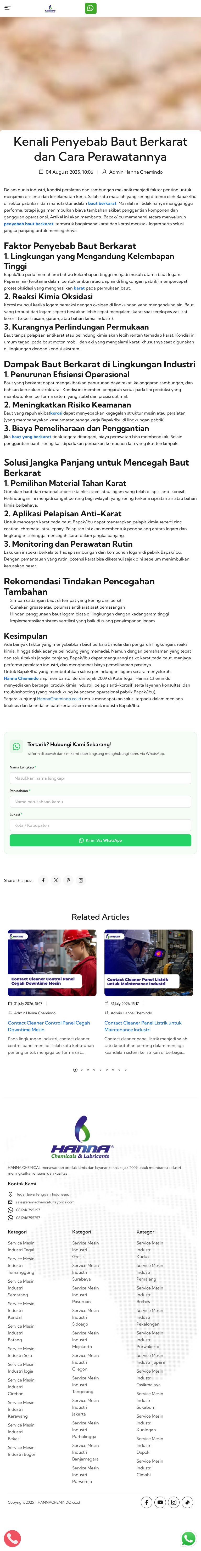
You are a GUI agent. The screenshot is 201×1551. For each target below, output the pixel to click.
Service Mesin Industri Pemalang (150, 1272)
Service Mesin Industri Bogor (21, 1451)
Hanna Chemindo (21, 678)
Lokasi (16, 814)
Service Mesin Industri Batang (21, 1332)
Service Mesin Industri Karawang (21, 1409)
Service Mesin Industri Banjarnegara (85, 1452)
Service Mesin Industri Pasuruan (85, 1294)
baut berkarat (102, 203)
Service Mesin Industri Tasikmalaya (150, 1377)
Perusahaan (20, 791)
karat (79, 288)
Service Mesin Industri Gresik (85, 1249)
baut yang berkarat (31, 436)
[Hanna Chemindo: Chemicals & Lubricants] (50, 8)
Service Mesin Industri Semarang (21, 1287)
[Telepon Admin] (12, 1538)
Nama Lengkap (23, 767)
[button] (75, 1070)
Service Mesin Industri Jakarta (85, 1407)
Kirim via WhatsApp (104, 840)
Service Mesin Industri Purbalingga (85, 1429)
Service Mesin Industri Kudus (150, 1249)
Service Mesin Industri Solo (21, 1352)
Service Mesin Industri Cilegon (85, 1362)
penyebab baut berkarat (28, 223)
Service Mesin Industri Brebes (150, 1294)
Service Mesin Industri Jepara (151, 1359)
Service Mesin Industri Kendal (21, 1310)
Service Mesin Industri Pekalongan (150, 1317)
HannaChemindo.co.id (59, 698)
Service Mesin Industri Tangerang (85, 1384)
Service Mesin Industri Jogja (21, 1368)
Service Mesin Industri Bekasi (21, 1431)
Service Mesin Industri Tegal (21, 1246)
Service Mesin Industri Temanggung (21, 1265)
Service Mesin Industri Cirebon (21, 1386)
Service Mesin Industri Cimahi (150, 1467)
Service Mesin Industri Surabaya (85, 1272)
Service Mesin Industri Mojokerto (85, 1339)
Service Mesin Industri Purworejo (85, 1474)
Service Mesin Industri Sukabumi (150, 1400)
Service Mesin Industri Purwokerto (150, 1339)
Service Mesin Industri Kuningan (150, 1422)
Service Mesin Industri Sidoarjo (85, 1317)
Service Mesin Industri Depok (150, 1445)
